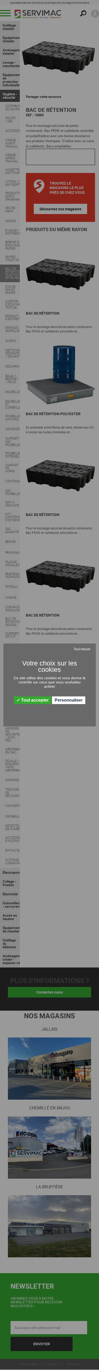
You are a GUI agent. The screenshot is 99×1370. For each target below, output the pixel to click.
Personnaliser (69, 700)
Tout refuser (82, 649)
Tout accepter (34, 700)
